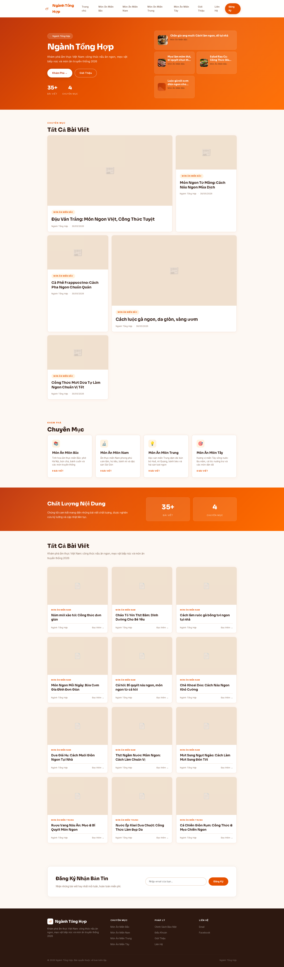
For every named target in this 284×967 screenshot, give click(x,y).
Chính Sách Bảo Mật (166, 926)
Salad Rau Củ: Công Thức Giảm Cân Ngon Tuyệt (221, 60)
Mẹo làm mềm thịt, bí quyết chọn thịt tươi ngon (179, 60)
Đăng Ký (232, 8)
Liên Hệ (217, 8)
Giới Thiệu (201, 8)
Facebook (204, 932)
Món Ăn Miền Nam (130, 8)
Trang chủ (85, 8)
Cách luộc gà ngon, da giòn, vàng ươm (157, 319)
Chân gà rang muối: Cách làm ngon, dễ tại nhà (199, 35)
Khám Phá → (59, 73)
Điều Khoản (161, 932)
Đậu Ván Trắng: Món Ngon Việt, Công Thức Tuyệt (103, 219)
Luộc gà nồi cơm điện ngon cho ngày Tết (178, 84)
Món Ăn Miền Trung (155, 8)
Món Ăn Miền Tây (181, 8)
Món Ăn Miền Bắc (106, 8)
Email (201, 926)
